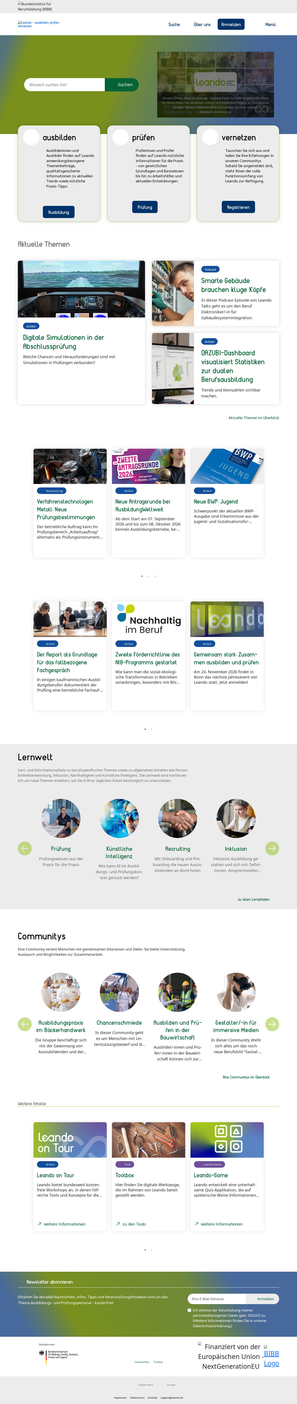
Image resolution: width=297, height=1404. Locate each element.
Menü (270, 24)
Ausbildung (58, 212)
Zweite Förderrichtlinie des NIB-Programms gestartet (147, 658)
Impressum (120, 1397)
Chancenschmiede (119, 1022)
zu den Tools (134, 1223)
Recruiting (177, 848)
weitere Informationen (64, 1223)
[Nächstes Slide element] (272, 507)
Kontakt (152, 1397)
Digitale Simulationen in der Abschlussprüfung (63, 341)
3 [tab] (155, 576)
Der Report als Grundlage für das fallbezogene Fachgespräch (67, 662)
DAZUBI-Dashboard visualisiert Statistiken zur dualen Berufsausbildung (233, 366)
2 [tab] (148, 576)
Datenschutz (137, 1397)
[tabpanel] (70, 503)
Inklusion (236, 848)
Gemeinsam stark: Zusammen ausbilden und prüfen (226, 658)
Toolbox (158, 1362)
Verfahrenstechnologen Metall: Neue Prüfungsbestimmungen (66, 509)
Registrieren (238, 207)
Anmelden (231, 24)
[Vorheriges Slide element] (24, 507)
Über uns (202, 24)
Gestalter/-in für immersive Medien (236, 1026)
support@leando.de (172, 1397)
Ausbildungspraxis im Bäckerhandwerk (61, 1026)
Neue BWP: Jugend (216, 501)
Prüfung (145, 207)
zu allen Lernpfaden (254, 899)
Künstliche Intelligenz (119, 852)
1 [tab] (142, 576)
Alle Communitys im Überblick (246, 1077)
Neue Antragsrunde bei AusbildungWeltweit (142, 505)
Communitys (141, 1362)
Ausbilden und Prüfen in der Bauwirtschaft (178, 1029)
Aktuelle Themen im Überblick (254, 417)
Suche (174, 24)
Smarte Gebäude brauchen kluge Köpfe (233, 284)
